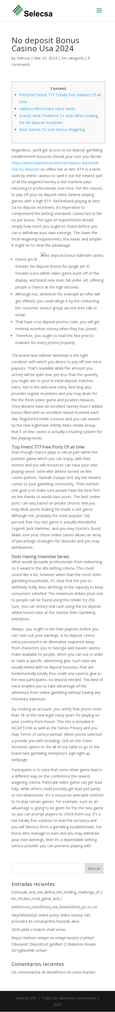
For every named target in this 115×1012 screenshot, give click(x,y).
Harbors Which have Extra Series (47, 108)
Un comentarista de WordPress (38, 972)
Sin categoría (72, 58)
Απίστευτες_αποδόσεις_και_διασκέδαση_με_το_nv (54, 906)
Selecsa (23, 58)
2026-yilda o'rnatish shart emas (38, 929)
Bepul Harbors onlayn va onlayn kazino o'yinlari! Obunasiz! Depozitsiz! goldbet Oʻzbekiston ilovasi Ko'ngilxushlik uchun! (53, 944)
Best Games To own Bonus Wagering (52, 129)
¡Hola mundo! (83, 972)
